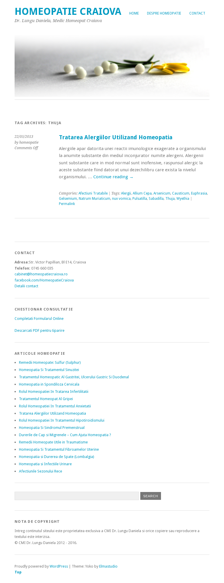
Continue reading (113, 176)
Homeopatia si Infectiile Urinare (45, 464)
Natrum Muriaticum (94, 199)
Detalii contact (26, 286)
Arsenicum (161, 193)
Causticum (180, 193)
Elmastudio (108, 566)
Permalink (67, 204)
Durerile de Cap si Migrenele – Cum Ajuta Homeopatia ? (65, 435)
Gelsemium (68, 199)
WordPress (59, 566)
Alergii (126, 193)
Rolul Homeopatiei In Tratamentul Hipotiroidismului (61, 420)
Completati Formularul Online (39, 318)
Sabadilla (156, 199)
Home (134, 13)
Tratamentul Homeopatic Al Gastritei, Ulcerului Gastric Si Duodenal (74, 377)
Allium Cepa (142, 193)
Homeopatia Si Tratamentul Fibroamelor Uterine (59, 449)
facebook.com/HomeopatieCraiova (44, 280)
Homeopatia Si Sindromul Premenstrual (52, 427)
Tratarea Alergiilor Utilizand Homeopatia (115, 137)
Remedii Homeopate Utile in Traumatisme (53, 442)
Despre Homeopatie (164, 13)
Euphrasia (199, 193)
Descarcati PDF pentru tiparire (39, 330)
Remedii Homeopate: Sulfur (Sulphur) (50, 362)
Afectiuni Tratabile (93, 193)
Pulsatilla (139, 199)
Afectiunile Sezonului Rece (40, 471)
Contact (197, 13)
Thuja (170, 199)
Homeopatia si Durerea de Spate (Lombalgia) (56, 456)
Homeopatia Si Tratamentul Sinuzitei (49, 370)
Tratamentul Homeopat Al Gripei (46, 399)
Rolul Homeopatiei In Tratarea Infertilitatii (53, 391)
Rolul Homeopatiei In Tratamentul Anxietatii (55, 406)
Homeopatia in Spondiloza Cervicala (49, 384)
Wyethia (182, 199)
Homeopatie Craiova (68, 11)
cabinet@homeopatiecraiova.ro (41, 274)
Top (18, 572)
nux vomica (121, 199)
